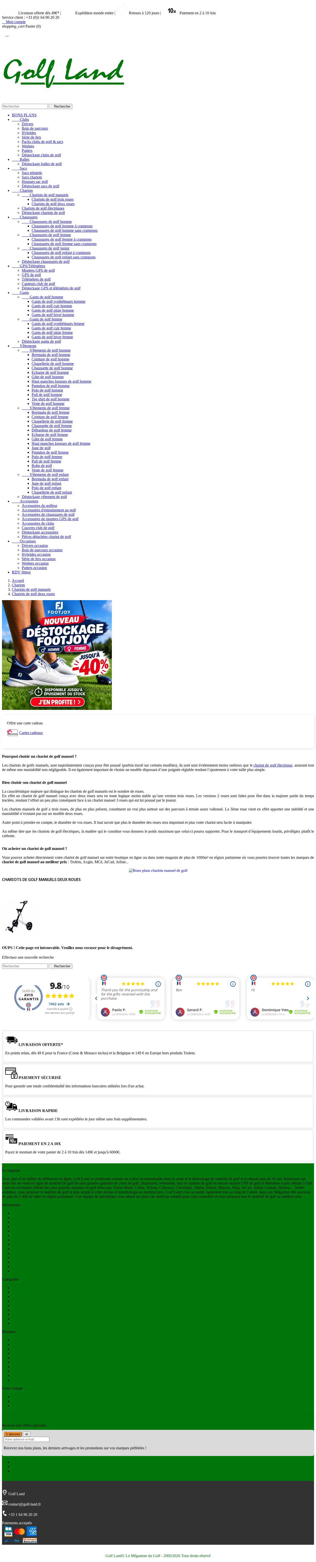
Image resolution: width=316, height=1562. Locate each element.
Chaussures (25, 217)
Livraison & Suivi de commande (37, 1262)
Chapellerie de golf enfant (52, 492)
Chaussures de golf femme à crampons (62, 239)
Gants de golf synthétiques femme (58, 324)
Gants (20, 292)
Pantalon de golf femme (50, 452)
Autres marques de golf (30, 1344)
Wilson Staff (21, 1349)
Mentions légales (25, 1240)
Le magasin (21, 1231)
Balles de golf (22, 1288)
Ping (15, 1367)
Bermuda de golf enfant (50, 479)
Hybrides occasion (36, 554)
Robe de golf (42, 466)
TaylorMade (21, 1358)
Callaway (19, 1380)
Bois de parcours (35, 128)
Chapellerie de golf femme (52, 421)
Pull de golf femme (46, 461)
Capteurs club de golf (38, 284)
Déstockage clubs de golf (41, 155)
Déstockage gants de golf (41, 341)
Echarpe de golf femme (50, 434)
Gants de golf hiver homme (53, 315)
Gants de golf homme (42, 297)
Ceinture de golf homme (50, 359)
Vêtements (24, 346)
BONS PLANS (24, 115)
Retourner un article (27, 1226)
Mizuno (18, 1371)
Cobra (16, 1375)
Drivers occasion (35, 545)
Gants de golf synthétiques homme (58, 301)
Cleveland (20, 1340)
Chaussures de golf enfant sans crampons (64, 257)
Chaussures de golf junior (45, 248)
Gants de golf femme (42, 319)
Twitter (17, 1466)
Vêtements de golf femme (46, 408)
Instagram (19, 1471)
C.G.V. (17, 1244)
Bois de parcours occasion (42, 550)
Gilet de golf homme (48, 377)
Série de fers (31, 137)
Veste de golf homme (48, 403)
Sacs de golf (21, 1314)
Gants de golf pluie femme (52, 332)
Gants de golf (22, 1301)
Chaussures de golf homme (47, 221)
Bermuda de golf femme (50, 412)
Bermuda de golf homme (51, 355)
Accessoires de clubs (38, 523)
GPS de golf (31, 275)
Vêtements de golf (26, 1296)
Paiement (19, 1258)
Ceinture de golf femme (50, 417)
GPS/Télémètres (28, 266)
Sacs (19, 168)
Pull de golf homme (47, 395)
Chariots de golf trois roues (53, 199)
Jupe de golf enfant (46, 483)
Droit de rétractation (27, 1213)
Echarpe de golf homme (50, 372)
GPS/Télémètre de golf (30, 1310)
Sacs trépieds (32, 173)
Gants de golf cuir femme (51, 328)
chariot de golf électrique (273, 765)
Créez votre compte (27, 1405)
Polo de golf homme (47, 390)
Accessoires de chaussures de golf (48, 514)
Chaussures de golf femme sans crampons (64, 244)
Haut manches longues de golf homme (61, 381)
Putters (27, 150)
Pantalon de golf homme (51, 386)
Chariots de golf (24, 1319)
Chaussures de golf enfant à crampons (61, 253)
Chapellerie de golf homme (53, 363)
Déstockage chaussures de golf (46, 261)
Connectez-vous (24, 1401)
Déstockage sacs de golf (40, 186)
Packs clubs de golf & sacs (42, 142)
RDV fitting (21, 572)
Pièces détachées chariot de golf (46, 537)
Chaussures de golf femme (46, 235)
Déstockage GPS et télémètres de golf (51, 288)
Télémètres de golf (36, 279)
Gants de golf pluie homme (53, 310)
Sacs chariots (32, 177)
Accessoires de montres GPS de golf (50, 519)
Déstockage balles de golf (42, 164)
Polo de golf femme (47, 457)
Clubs (20, 119)
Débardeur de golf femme (52, 430)
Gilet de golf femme (47, 439)
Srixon (17, 1362)
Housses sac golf (35, 182)
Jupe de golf (41, 448)
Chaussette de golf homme (52, 368)
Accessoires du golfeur (39, 505)
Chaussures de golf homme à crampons (62, 226)
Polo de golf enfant (46, 488)
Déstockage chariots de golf (43, 213)
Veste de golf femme (47, 470)
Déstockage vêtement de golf (44, 497)
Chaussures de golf (26, 1323)
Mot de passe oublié (27, 1397)
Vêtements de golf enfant (45, 474)
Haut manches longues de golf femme (61, 443)
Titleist (17, 1353)
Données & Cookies (27, 1249)
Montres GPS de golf (38, 270)
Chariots (22, 190)
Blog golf (19, 1222)
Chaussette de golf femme (52, 426)
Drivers (27, 124)
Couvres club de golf (38, 528)
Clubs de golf (22, 1305)
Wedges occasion (35, 563)
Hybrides (29, 133)
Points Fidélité (23, 1253)
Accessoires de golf (27, 1292)
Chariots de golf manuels (45, 195)
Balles (20, 159)
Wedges (28, 146)
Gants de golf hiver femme (52, 337)
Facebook (19, 1462)
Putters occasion (34, 568)
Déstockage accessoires (40, 532)
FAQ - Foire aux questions (32, 1218)
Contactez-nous (24, 1271)
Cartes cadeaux (31, 733)
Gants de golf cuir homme (52, 306)
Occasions (24, 541)
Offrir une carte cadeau (30, 1266)
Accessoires (25, 501)
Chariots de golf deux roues (53, 204)
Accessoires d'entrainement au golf (49, 510)
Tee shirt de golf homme (50, 399)
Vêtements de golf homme (46, 350)
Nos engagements (26, 1235)
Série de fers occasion (39, 559)
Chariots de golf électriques (43, 208)
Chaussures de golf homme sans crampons (65, 230)
